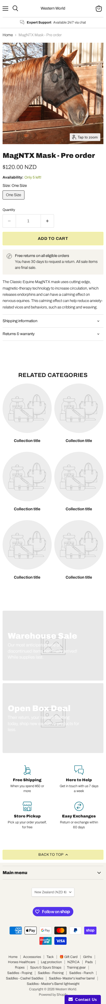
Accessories (32, 957)
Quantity (9, 210)
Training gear (76, 967)
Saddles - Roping (19, 973)
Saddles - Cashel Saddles (24, 978)
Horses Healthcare (21, 962)
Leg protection (51, 962)
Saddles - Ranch (81, 973)
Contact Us (85, 999)
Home (8, 35)
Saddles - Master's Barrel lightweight (53, 984)
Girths (87, 957)
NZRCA (73, 962)
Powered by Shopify (53, 994)
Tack (50, 957)
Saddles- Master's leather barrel (72, 978)
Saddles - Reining (51, 973)
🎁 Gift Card (68, 957)
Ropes (19, 967)
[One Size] (14, 201)
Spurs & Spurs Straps (45, 967)
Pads (89, 962)
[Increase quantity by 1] (47, 221)
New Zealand (50, 892)
